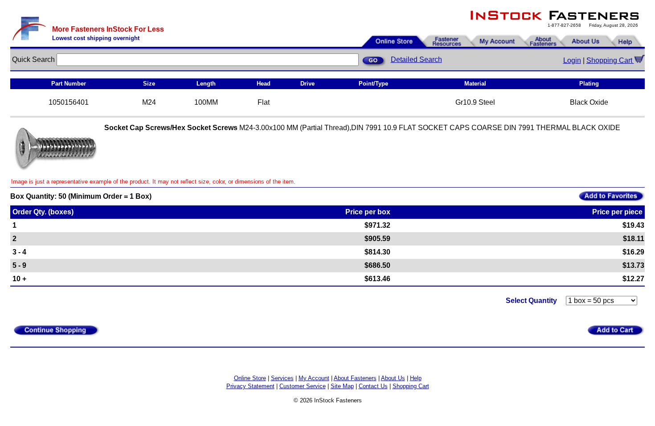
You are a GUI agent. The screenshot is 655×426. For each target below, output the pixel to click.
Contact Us (373, 386)
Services (282, 378)
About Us (393, 378)
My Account (314, 378)
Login (572, 60)
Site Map (342, 386)
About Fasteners (355, 378)
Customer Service (302, 386)
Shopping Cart (610, 60)
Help (416, 378)
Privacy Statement (250, 386)
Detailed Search (416, 59)
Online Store (250, 378)
